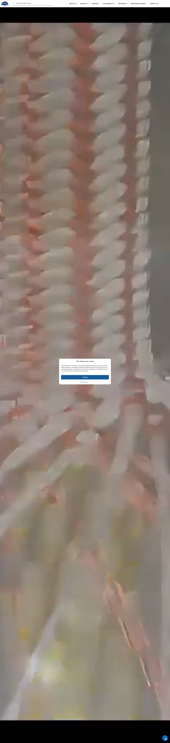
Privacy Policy (84, 381)
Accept (85, 377)
